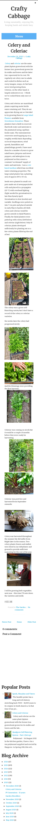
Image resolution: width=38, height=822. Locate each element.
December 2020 (12, 786)
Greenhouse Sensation (14, 121)
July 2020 (9, 813)
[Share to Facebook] (11, 602)
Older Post (31, 622)
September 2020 (12, 806)
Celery (7, 63)
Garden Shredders (13, 796)
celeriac (17, 63)
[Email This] (5, 602)
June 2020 (10, 817)
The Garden (21, 607)
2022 (6, 775)
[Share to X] (9, 602)
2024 (6, 769)
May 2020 (10, 820)
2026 (6, 762)
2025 (6, 765)
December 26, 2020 (15, 56)
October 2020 (11, 803)
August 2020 (11, 810)
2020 (6, 782)
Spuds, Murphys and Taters (23, 694)
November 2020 (12, 799)
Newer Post (6, 622)
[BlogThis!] (7, 602)
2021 (5, 779)
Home (19, 622)
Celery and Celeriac (20, 713)
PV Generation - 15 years (15, 793)
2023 (6, 772)
